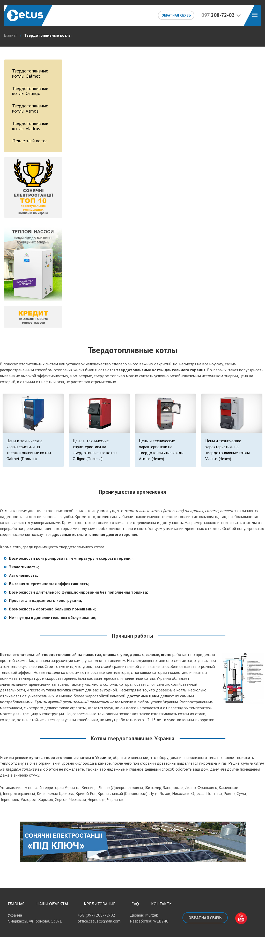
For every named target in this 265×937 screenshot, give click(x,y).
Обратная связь (176, 15)
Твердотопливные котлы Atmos (30, 108)
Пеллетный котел (30, 141)
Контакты (161, 903)
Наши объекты (52, 903)
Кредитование (99, 903)
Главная (16, 903)
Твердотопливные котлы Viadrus (30, 125)
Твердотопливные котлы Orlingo (30, 91)
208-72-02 (217, 15)
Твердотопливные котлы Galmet (30, 73)
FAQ (135, 903)
